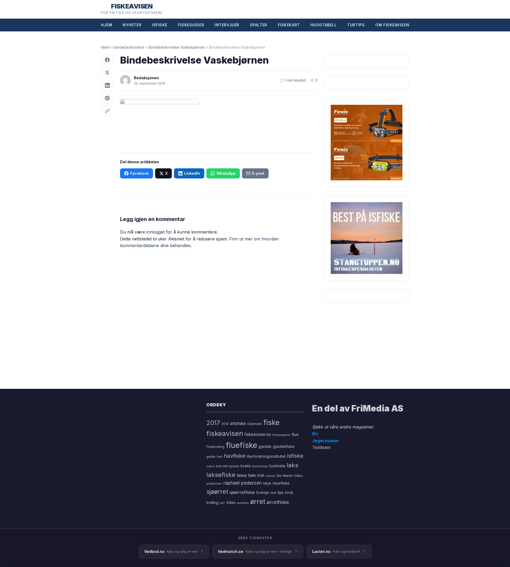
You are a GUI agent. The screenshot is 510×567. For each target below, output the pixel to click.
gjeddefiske (284, 446)
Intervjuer (227, 25)
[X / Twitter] (107, 72)
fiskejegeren (281, 435)
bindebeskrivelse (129, 47)
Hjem (106, 25)
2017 (213, 422)
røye (267, 483)
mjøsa (270, 476)
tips (281, 492)
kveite (246, 466)
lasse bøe (246, 475)
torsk (289, 492)
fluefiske (241, 445)
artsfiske (238, 423)
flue (295, 434)
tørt (222, 503)
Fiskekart (289, 25)
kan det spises (227, 466)
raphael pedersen (242, 483)
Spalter (258, 25)
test (273, 493)
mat (260, 475)
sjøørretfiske (242, 492)
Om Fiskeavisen (392, 25)
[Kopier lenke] (107, 111)
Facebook (139, 173)
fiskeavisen (224, 433)
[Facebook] (107, 60)
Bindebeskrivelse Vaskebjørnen (177, 47)
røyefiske (281, 483)
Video (231, 503)
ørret (257, 502)
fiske (271, 422)
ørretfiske (278, 502)
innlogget (155, 232)
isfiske (295, 455)
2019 (225, 424)
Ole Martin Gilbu (289, 475)
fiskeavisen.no (257, 434)
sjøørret (217, 491)
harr (220, 456)
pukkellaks (214, 483)
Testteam (321, 447)
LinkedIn (192, 173)
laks (292, 465)
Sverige (262, 492)
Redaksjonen (146, 78)
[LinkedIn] (107, 85)
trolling (212, 502)
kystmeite (277, 466)
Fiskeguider (191, 25)
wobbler (243, 503)
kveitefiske (260, 466)
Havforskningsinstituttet (266, 456)
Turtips (356, 25)
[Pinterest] (107, 98)
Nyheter (132, 25)
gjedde (264, 446)
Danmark (254, 424)
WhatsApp (226, 173)
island (210, 466)
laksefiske (220, 474)
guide (210, 456)
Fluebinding (215, 447)
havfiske (234, 455)
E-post (258, 173)
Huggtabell (324, 25)
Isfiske (159, 25)
